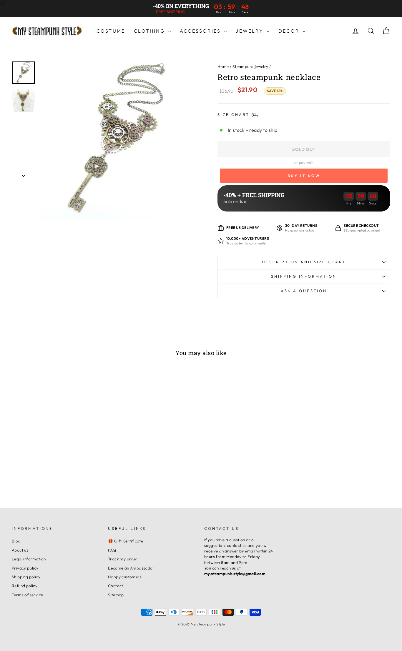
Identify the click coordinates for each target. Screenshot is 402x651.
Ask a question (304, 290)
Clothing (150, 31)
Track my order (123, 559)
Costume (111, 31)
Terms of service (27, 594)
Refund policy (24, 585)
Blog (16, 541)
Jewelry (250, 31)
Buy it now (304, 175)
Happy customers (125, 577)
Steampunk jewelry (250, 66)
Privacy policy (25, 568)
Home (223, 66)
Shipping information (304, 276)
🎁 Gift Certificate (125, 541)
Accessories (201, 31)
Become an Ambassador (131, 568)
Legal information (29, 559)
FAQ (112, 550)
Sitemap (116, 594)
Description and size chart (304, 261)
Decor (289, 31)
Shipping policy (26, 577)
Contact (115, 585)
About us (20, 550)
